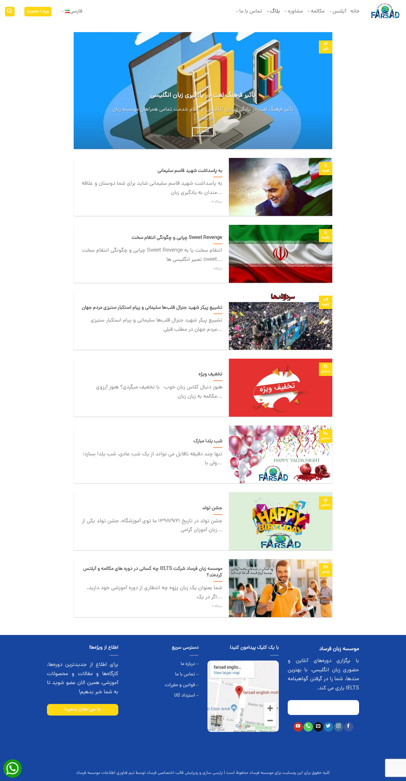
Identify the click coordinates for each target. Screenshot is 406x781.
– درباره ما (190, 664)
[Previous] (319, 90)
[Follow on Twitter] (328, 727)
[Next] (82, 90)
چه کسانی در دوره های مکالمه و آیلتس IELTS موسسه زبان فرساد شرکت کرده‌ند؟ (152, 572)
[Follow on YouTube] (298, 727)
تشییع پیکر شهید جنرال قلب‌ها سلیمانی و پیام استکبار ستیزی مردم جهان (152, 308)
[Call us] (308, 727)
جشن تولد (212, 508)
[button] (38, 12)
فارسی (76, 11)
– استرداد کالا (186, 695)
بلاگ (275, 11)
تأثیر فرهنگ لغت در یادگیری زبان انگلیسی (203, 95)
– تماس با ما (187, 674)
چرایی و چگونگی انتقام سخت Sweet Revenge (177, 238)
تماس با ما (250, 11)
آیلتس (339, 11)
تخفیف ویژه (210, 374)
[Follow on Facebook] (348, 727)
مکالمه (318, 11)
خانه (355, 11)
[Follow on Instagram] (338, 727)
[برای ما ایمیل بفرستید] (318, 727)
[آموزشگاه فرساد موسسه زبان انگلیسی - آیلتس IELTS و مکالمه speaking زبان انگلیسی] (385, 11)
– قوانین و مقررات (182, 685)
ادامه (203, 131)
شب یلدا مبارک (207, 441)
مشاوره (295, 11)
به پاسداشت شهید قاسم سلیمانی (190, 171)
